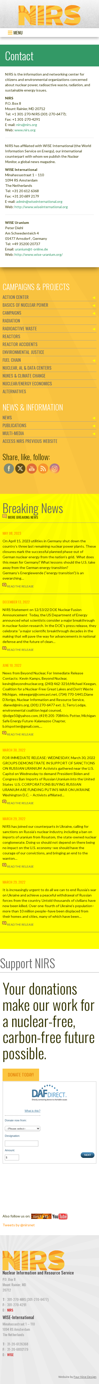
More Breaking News (23, 517)
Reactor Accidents (20, 344)
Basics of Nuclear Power (25, 305)
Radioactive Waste (20, 328)
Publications (14, 425)
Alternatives (14, 391)
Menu (17, 32)
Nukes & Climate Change (24, 375)
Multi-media (13, 433)
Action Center (16, 297)
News (7, 417)
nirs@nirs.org (26, 124)
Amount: (10, 1150)
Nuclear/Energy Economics (27, 383)
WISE (10, 1354)
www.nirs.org (25, 130)
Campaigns (12, 313)
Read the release (20, 586)
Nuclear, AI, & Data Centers (27, 368)
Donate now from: (16, 1120)
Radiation (11, 320)
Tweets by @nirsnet (19, 1225)
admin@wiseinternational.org (39, 201)
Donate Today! (21, 1074)
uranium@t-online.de (31, 249)
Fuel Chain (12, 360)
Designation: (12, 1135)
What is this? (32, 1110)
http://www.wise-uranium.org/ (38, 254)
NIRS (10, 1310)
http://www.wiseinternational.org (41, 207)
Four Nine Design (85, 1376)
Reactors (11, 336)
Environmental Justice (23, 352)
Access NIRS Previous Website (30, 441)
